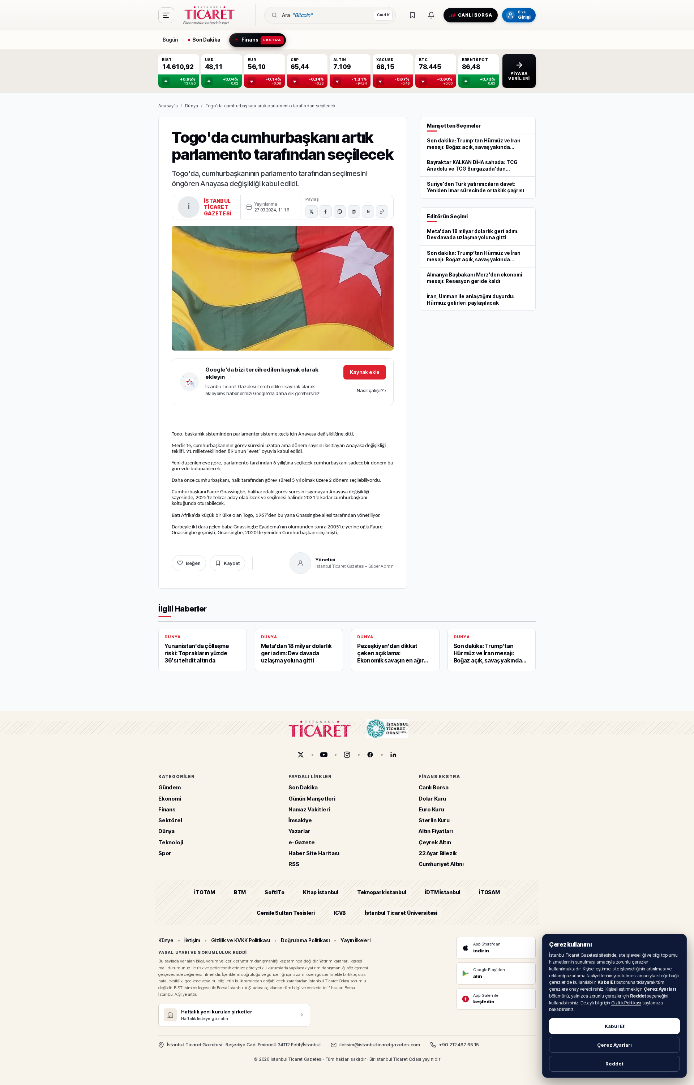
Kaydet (232, 563)
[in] (393, 754)
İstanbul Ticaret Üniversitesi (401, 913)
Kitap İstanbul (320, 892)
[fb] (370, 754)
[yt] (324, 754)
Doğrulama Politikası (305, 940)
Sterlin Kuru (434, 820)
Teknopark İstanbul (381, 892)
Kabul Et (615, 1026)
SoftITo (274, 892)
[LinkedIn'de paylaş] (354, 211)
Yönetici (325, 559)
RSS (293, 864)
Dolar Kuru (432, 798)
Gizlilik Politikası (626, 1002)
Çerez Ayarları (614, 1045)
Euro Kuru (431, 809)
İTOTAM (204, 892)
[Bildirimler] (431, 15)
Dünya (191, 105)
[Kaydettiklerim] (412, 15)
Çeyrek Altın (435, 842)
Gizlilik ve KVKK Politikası (240, 940)
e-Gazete (301, 842)
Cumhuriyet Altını (441, 864)
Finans (167, 809)
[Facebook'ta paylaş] (326, 211)
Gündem (169, 787)
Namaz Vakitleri (309, 809)
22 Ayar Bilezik (438, 853)
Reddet (614, 1064)
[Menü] (166, 15)
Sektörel (170, 820)
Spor (164, 853)
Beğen (193, 563)
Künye (166, 940)
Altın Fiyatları (436, 831)
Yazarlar (299, 831)
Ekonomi (169, 798)
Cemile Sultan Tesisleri (286, 913)
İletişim (192, 940)
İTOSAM (489, 892)
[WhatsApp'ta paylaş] (340, 211)
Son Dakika (303, 787)
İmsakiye (300, 820)
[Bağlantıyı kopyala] (382, 211)
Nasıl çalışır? (371, 390)
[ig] (347, 754)
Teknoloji (170, 842)
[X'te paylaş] (311, 211)
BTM (240, 892)
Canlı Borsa (434, 787)
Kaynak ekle (365, 372)
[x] (301, 754)
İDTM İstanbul (442, 892)
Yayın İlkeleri (355, 940)
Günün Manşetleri (311, 798)
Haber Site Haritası (313, 853)
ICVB (340, 913)
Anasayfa (168, 105)
